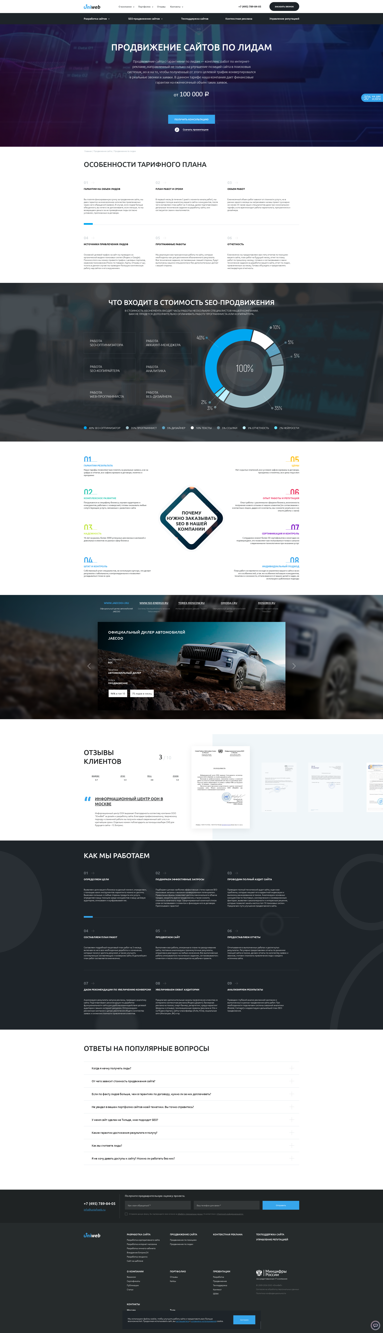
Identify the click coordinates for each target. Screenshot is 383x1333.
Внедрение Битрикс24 (137, 1252)
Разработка (218, 1276)
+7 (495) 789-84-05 (249, 6)
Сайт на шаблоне (135, 1260)
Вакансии (131, 1276)
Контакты (175, 6)
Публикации (133, 1285)
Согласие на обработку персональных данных (277, 1289)
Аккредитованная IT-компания (271, 1278)
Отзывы (161, 6)
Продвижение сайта (183, 1234)
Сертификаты (133, 1281)
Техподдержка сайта (270, 1234)
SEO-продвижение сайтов (144, 18)
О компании (125, 6)
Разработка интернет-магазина (142, 1244)
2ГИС (122, 776)
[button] (92, 666)
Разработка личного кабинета (141, 1248)
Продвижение (220, 1281)
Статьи (130, 1289)
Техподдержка (220, 1285)
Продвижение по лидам (181, 1244)
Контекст (217, 1289)
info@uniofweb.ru (94, 1209)
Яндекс (95, 776)
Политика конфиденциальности (271, 1293)
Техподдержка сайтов (194, 18)
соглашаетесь (182, 1321)
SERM (215, 1293)
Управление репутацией (284, 18)
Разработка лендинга (137, 1256)
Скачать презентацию (195, 129)
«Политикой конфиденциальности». (230, 1214)
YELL (149, 776)
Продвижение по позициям (183, 1239)
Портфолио (144, 6)
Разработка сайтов (95, 18)
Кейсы (173, 1281)
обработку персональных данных (190, 1214)
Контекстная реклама (238, 18)
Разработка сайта (139, 1234)
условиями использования (203, 1321)
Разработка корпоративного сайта (143, 1239)
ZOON (175, 776)
